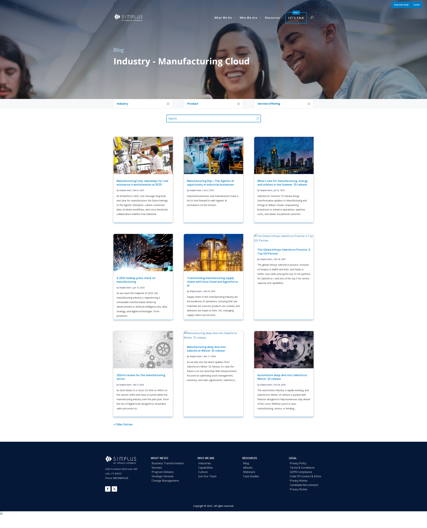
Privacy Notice (298, 480)
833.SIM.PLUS (120, 478)
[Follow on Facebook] (107, 489)
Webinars (249, 472)
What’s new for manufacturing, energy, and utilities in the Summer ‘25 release (282, 182)
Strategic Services (163, 476)
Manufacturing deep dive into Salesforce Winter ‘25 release (206, 348)
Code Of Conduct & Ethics (305, 476)
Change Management (165, 480)
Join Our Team (207, 476)
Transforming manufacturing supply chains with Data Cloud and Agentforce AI (212, 281)
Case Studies (251, 476)
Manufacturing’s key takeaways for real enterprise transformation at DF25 (142, 182)
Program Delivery (163, 472)
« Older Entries (123, 424)
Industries (204, 463)
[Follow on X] (114, 489)
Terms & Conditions (302, 467)
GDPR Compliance (301, 472)
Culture (203, 472)
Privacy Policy (298, 463)
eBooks (248, 467)
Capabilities (205, 467)
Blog (246, 463)
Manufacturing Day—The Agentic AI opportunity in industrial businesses (210, 182)
